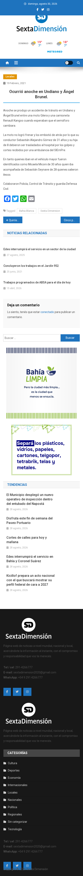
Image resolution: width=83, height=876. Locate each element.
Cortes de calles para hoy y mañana (26, 540)
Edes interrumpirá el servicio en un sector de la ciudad (39, 249)
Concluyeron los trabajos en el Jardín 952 (31, 265)
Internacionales (17, 785)
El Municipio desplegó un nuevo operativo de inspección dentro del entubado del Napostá (29, 499)
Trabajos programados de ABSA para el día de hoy (37, 282)
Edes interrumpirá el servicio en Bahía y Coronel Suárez (29, 559)
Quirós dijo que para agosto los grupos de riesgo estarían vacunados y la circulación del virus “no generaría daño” (15, 220)
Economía (14, 777)
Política (12, 807)
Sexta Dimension (50, 210)
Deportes (14, 770)
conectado (47, 312)
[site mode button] (69, 63)
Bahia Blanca (26, 210)
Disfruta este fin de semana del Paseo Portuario (29, 520)
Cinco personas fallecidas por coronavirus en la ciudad (72, 220)
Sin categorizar (17, 821)
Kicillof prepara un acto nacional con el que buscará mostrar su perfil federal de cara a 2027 (30, 580)
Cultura (12, 763)
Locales (10, 76)
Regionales (15, 814)
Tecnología (15, 829)
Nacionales (15, 799)
